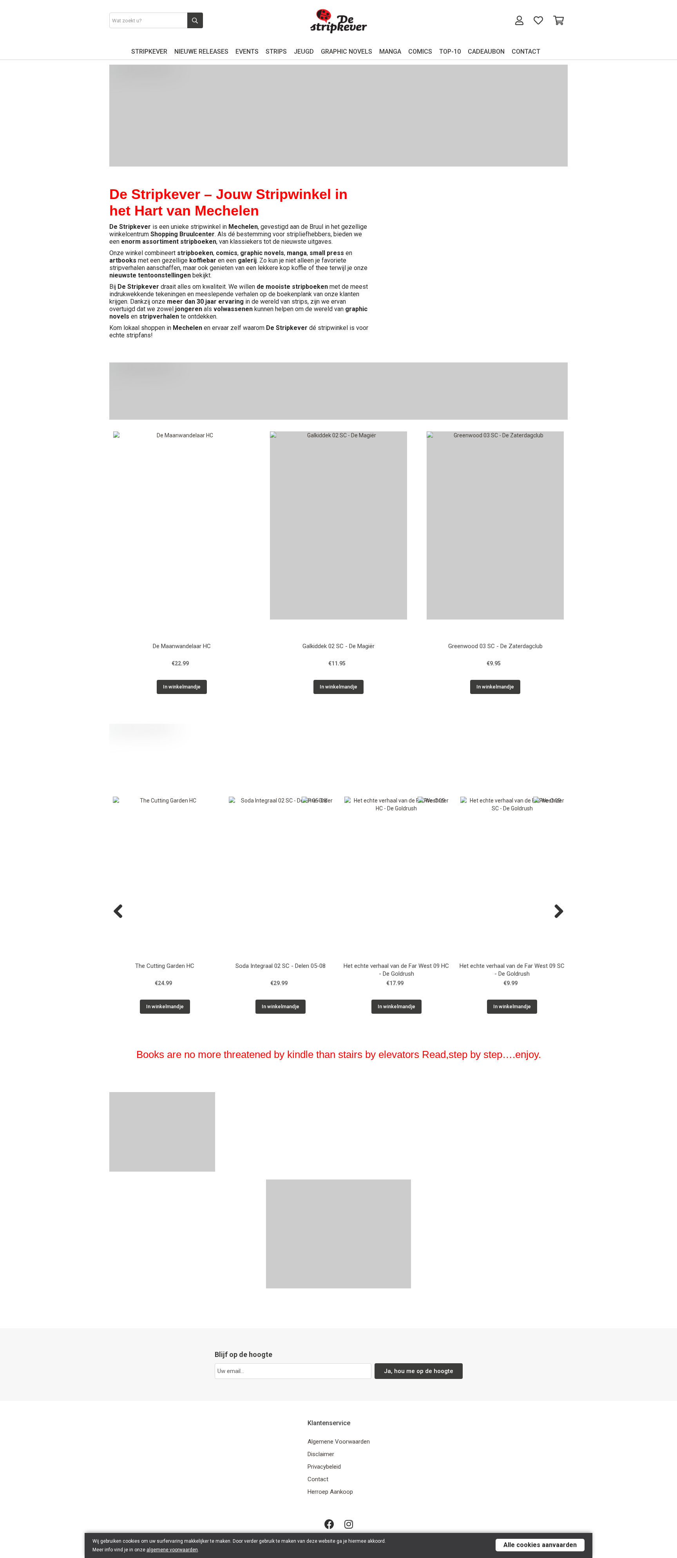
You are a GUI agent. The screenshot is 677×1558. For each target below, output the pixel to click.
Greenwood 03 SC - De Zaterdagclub (495, 646)
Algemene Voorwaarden (339, 1441)
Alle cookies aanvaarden (540, 1545)
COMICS (420, 51)
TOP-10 (450, 51)
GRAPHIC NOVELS (346, 51)
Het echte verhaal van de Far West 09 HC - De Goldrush (396, 969)
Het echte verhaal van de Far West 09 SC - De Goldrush (512, 969)
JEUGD (304, 51)
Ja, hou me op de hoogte (418, 1371)
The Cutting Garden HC (164, 965)
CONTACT (526, 51)
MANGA (390, 51)
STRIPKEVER (149, 51)
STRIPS (276, 51)
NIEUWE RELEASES (201, 51)
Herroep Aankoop (330, 1491)
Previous (121, 912)
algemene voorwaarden (172, 1550)
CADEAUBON (486, 51)
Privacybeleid (324, 1466)
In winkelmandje (182, 687)
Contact (318, 1479)
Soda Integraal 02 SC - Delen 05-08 (280, 965)
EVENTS (247, 51)
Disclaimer (321, 1454)
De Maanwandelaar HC (182, 646)
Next (556, 912)
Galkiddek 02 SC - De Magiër (338, 646)
